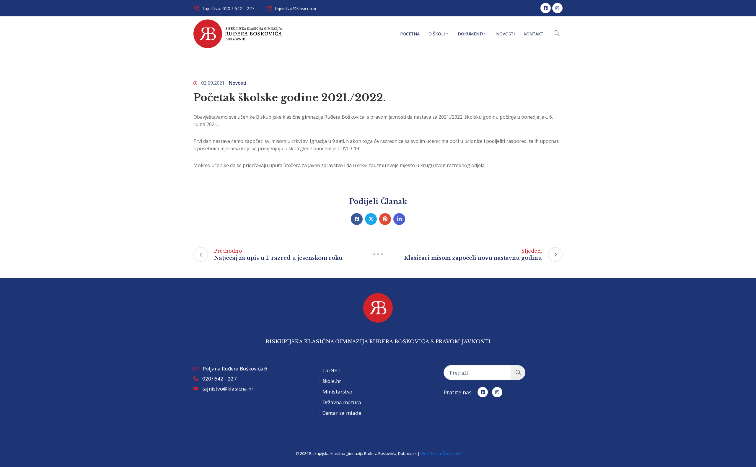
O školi (436, 34)
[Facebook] (357, 219)
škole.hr (331, 381)
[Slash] (378, 254)
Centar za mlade (341, 412)
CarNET (331, 370)
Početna (410, 34)
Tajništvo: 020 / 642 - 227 (228, 8)
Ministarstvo (337, 391)
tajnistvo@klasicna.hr (296, 8)
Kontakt (533, 34)
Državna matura (341, 402)
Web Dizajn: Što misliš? (441, 453)
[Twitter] (371, 219)
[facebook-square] (545, 8)
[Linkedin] (399, 219)
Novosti (505, 34)
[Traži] (518, 372)
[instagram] (557, 8)
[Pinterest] (385, 219)
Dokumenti (470, 34)
